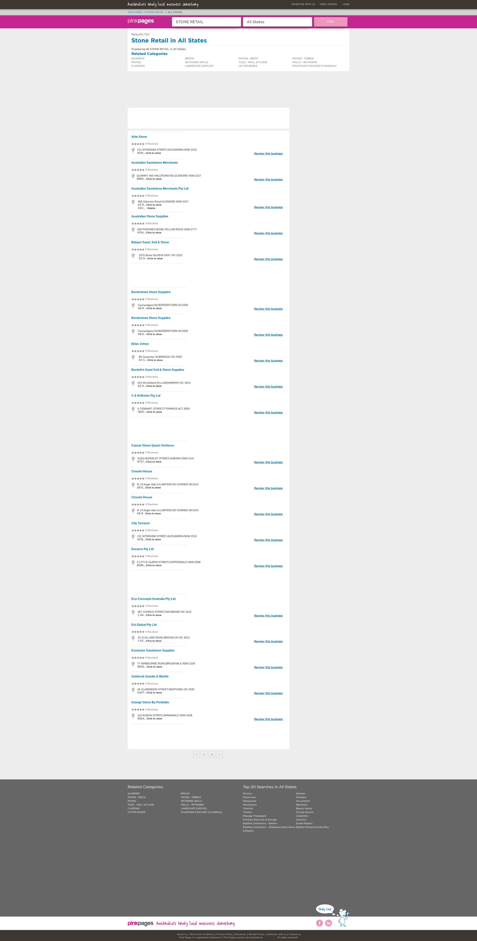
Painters (247, 812)
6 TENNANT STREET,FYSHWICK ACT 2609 (164, 408)
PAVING (136, 62)
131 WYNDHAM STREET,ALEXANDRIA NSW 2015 (167, 149)
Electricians (249, 797)
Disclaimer (240, 934)
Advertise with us (276, 934)
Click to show (153, 153)
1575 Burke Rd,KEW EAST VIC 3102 (160, 255)
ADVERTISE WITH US (303, 4)
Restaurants (249, 801)
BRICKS (189, 58)
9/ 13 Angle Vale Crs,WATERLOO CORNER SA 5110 (167, 484)
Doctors (247, 793)
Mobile (151, 208)
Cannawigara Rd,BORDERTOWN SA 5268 (163, 304)
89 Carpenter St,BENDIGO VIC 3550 (160, 356)
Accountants (303, 801)
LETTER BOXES (247, 65)
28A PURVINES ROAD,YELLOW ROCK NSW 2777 (167, 229)
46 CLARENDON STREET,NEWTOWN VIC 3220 (165, 689)
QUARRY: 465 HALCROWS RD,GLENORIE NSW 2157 (169, 175)
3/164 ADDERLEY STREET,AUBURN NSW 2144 (165, 458)
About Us (182, 934)
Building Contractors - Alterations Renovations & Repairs (269, 829)
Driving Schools (304, 812)
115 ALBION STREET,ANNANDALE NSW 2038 (165, 715)
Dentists (300, 793)
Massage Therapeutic (254, 816)
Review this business (268, 153)
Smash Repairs (304, 823)
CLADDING (138, 65)
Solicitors (301, 819)
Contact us (295, 934)
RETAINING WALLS (196, 62)
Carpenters (302, 816)
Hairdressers (250, 804)
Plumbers (301, 797)
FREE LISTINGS (328, 4)
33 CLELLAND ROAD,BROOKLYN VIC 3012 (164, 637)
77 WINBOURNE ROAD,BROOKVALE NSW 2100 (166, 663)
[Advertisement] (195, 81)
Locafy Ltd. (270, 937)
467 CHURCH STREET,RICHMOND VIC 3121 (165, 611)
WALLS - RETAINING (304, 62)
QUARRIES (137, 58)
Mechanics (301, 804)
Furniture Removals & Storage (260, 819)
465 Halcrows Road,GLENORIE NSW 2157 (163, 201)
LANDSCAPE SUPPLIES (199, 65)
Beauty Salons (304, 808)
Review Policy (256, 934)
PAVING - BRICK (248, 58)
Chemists (248, 808)
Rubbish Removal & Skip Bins (312, 827)
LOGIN (345, 4)
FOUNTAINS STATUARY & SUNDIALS (314, 65)
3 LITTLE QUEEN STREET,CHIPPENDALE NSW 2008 (168, 562)
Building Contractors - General (260, 823)
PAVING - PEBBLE (303, 58)
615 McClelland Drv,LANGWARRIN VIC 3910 (164, 382)
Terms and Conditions (202, 934)
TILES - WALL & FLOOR (252, 62)
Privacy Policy (224, 934)
